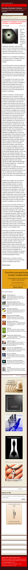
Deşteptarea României (12, 308)
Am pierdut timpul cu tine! (13, 301)
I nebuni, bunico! (11, 341)
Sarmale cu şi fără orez (12, 321)
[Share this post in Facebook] (20, 26)
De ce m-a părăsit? (11, 353)
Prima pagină (6, 16)
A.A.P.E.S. (13, 562)
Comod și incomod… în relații (7, 375)
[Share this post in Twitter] (23, 26)
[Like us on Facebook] (25, 6)
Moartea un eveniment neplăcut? (15, 360)
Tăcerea (9, 367)
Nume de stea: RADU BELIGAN (14, 347)
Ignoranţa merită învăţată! (13, 315)
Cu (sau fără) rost (11, 295)
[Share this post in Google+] (25, 26)
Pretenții (9, 328)
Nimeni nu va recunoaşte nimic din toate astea (21, 376)
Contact (20, 563)
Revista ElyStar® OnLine (12, 8)
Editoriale (10, 16)
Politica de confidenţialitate (12, 563)
